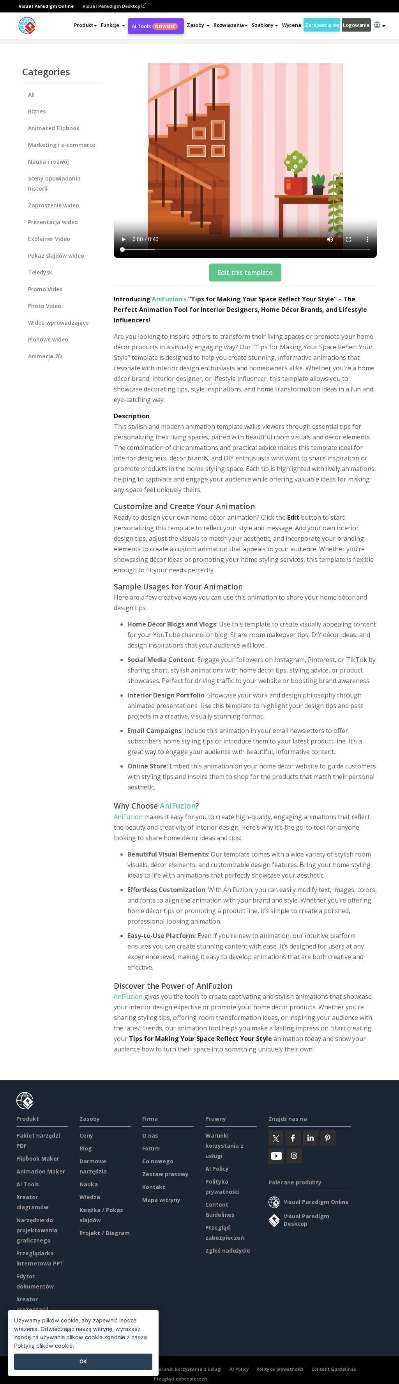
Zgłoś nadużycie (227, 1250)
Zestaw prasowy (165, 1174)
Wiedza (89, 1197)
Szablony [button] (263, 24)
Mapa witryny (161, 1199)
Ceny (86, 1135)
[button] (113, 25)
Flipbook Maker (37, 1158)
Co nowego (157, 1161)
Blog (85, 1148)
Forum (151, 1148)
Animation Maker (40, 1171)
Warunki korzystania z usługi (224, 1145)
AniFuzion (167, 299)
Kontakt (153, 1187)
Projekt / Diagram (104, 1233)
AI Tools (154, 26)
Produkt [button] (83, 24)
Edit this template (245, 272)
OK (83, 1361)
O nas (150, 1135)
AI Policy (217, 1168)
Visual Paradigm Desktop (112, 6)
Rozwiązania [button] (229, 24)
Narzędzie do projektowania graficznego (36, 1230)
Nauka (88, 1184)
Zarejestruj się (322, 24)
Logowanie (356, 24)
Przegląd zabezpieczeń (180, 1379)
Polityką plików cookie (43, 1345)
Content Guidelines (333, 1369)
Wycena (291, 24)
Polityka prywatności (280, 1369)
